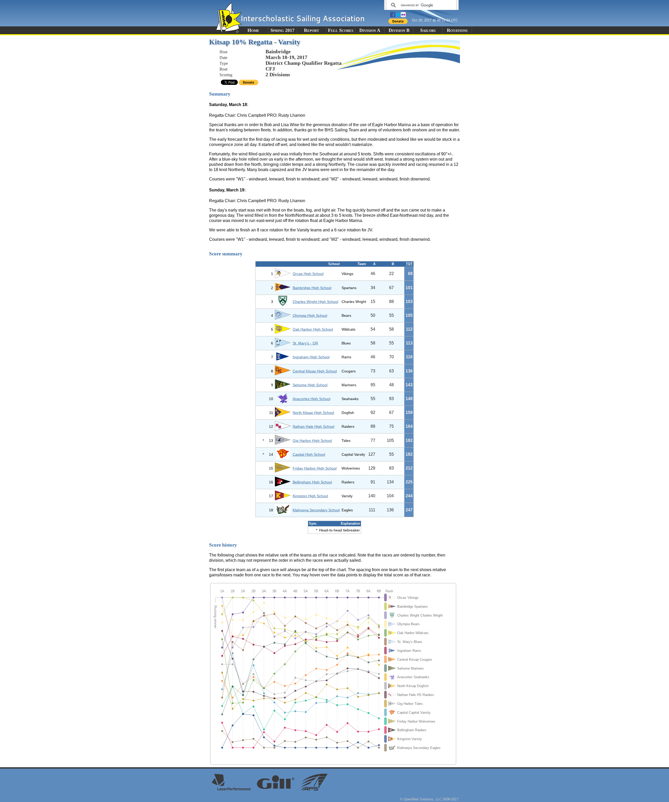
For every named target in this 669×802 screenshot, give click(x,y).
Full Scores (340, 30)
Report (311, 30)
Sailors (428, 30)
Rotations (457, 30)
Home (253, 30)
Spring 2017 (282, 30)
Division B (399, 30)
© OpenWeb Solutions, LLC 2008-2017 (429, 799)
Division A (369, 30)
